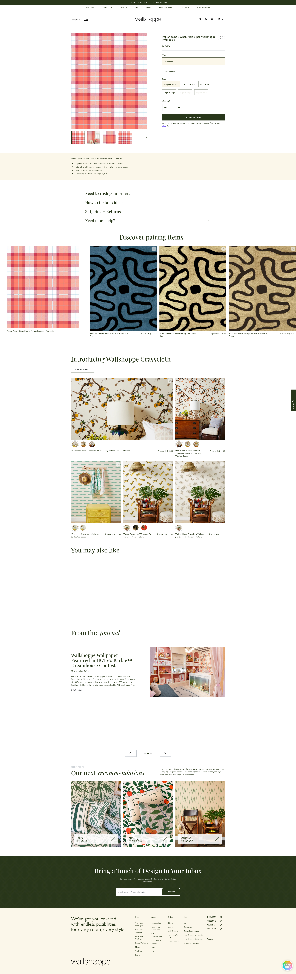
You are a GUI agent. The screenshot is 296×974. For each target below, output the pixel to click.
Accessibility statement (192, 943)
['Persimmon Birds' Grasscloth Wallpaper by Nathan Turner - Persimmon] (83, 444)
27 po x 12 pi (185, 92)
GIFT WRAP (185, 7)
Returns (170, 927)
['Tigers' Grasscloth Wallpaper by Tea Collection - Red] (144, 527)
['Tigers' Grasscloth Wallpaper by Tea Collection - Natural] (127, 527)
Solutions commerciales (156, 934)
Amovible (169, 61)
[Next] (165, 753)
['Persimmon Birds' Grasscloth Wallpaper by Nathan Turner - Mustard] (75, 444)
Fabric (137, 955)
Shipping (171, 923)
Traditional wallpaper (139, 924)
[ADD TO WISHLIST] (221, 37)
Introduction (156, 923)
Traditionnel (170, 71)
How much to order (173, 936)
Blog (153, 951)
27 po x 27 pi (201, 92)
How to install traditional (193, 939)
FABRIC (148, 7)
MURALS (124, 7)
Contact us (188, 927)
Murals (137, 946)
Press (153, 946)
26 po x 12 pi (169, 92)
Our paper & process (156, 941)
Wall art (138, 951)
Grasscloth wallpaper (139, 937)
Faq (185, 923)
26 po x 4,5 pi (189, 84)
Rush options (173, 931)
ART (136, 7)
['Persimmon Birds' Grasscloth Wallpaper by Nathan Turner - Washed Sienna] (92, 444)
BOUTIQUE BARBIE (166, 7)
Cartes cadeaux (173, 941)
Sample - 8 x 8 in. (171, 84)
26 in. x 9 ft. (205, 84)
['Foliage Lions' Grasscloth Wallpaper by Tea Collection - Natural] (179, 527)
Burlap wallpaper (141, 942)
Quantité (166, 100)
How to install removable (193, 935)
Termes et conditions (191, 931)
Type (164, 54)
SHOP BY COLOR (203, 7)
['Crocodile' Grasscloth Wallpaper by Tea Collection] (75, 527)
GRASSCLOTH (108, 7)
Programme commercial (155, 928)
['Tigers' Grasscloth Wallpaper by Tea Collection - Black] (135, 527)
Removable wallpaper (139, 930)
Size (164, 78)
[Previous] (131, 753)
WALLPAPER (90, 7)
